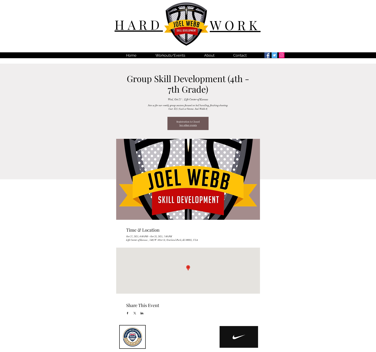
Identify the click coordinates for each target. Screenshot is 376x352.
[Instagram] (281, 55)
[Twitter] (274, 55)
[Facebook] (267, 55)
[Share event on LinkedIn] (142, 313)
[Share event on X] (134, 313)
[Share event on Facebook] (127, 313)
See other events (188, 125)
